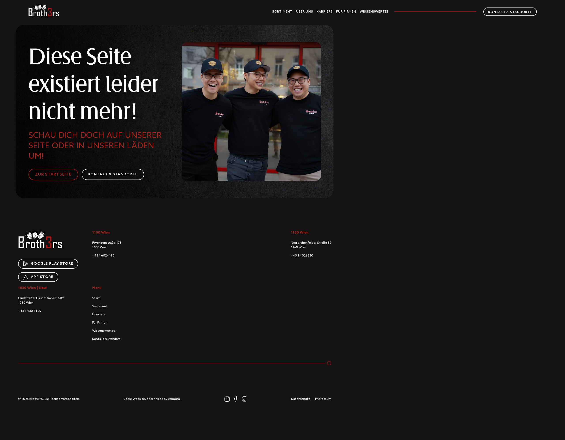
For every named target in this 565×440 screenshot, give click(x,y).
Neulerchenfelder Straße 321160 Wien (311, 245)
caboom (174, 399)
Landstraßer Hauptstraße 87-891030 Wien (41, 300)
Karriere (324, 11)
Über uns (304, 11)
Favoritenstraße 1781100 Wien (107, 245)
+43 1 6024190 (103, 255)
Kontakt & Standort (106, 339)
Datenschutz (300, 399)
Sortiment (282, 11)
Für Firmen (346, 11)
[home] (43, 10)
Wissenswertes (374, 11)
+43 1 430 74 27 (29, 311)
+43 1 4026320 (302, 255)
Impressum (323, 399)
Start (96, 298)
